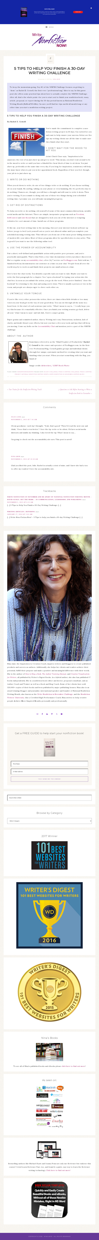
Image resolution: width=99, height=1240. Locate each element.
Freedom (80, 214)
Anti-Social (26, 218)
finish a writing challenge (68, 372)
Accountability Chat (46, 326)
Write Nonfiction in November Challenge (55, 694)
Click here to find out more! (58, 1170)
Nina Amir (15, 456)
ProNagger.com (70, 260)
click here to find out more (73, 1066)
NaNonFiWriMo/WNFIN (25, 372)
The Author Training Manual (54, 674)
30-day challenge (51, 372)
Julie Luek (16, 417)
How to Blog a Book (33, 674)
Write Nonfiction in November (61, 374)
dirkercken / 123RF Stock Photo (55, 365)
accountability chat (34, 260)
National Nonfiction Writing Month (35, 374)
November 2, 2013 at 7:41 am (24, 419)
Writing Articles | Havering (21, 511)
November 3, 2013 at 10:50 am (24, 459)
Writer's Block (78, 374)
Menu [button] (51, 27)
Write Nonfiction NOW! (49, 40)
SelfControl (12, 218)
